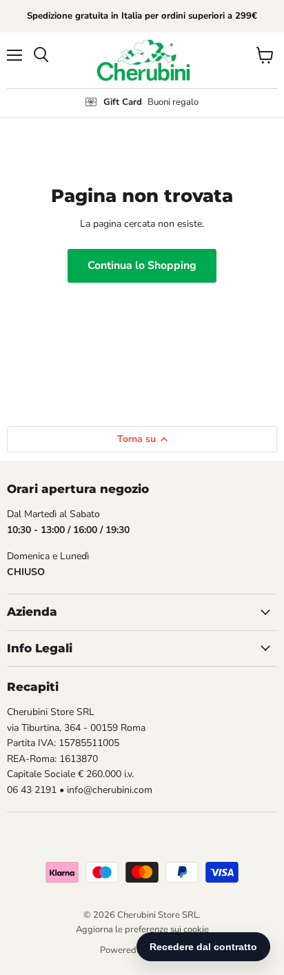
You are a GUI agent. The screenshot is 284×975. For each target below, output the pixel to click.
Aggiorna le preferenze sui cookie (142, 929)
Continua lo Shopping (142, 265)
